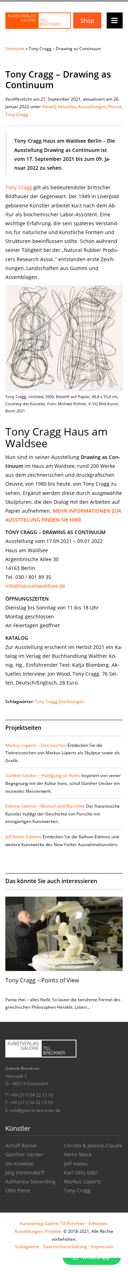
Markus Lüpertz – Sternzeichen (35, 745)
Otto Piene (17, 1190)
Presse (115, 107)
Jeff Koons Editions (23, 837)
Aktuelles (67, 107)
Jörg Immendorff (24, 1172)
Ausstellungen (92, 107)
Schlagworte (27, 1247)
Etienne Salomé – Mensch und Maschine (45, 806)
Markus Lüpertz (82, 1181)
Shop (87, 20)
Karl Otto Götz (80, 1172)
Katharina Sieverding (30, 1181)
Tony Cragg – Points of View (42, 980)
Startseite (15, 49)
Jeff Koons (76, 1163)
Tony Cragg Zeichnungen (59, 701)
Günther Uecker (24, 1154)
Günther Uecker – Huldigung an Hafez (42, 775)
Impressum (102, 1247)
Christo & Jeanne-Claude (93, 1145)
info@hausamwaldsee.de (35, 585)
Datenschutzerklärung (65, 1247)
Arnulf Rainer (21, 1145)
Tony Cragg (16, 114)
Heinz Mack (77, 1154)
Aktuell (48, 107)
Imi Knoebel (19, 1163)
